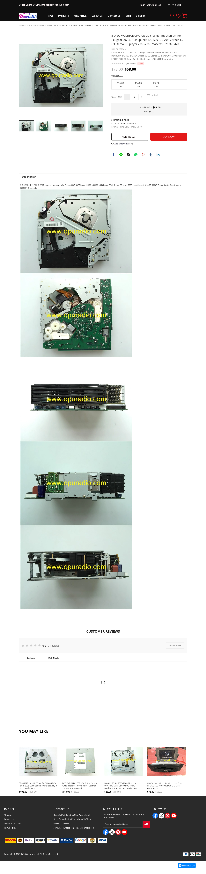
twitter (128, 155)
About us (8, 815)
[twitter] (112, 832)
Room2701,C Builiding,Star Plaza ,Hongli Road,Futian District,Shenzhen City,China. (73, 817)
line (121, 155)
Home (21, 25)
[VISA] (102, 840)
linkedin (158, 155)
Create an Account (12, 823)
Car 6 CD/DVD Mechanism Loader (39, 25)
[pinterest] (118, 832)
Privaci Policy (10, 827)
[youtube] (124, 832)
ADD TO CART (130, 136)
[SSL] (92, 840)
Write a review (175, 645)
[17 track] (53, 840)
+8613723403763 (61, 823)
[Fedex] (29, 840)
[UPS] (20, 840)
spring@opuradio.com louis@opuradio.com (74, 827)
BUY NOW (169, 136)
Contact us (9, 819)
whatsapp (136, 155)
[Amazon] (40, 840)
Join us (9, 809)
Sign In (144, 5)
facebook (113, 155)
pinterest (143, 155)
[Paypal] (66, 840)
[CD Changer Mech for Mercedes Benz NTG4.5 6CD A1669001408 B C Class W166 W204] (166, 761)
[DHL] (10, 840)
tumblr (151, 155)
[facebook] (106, 832)
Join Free (156, 5)
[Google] (81, 840)
